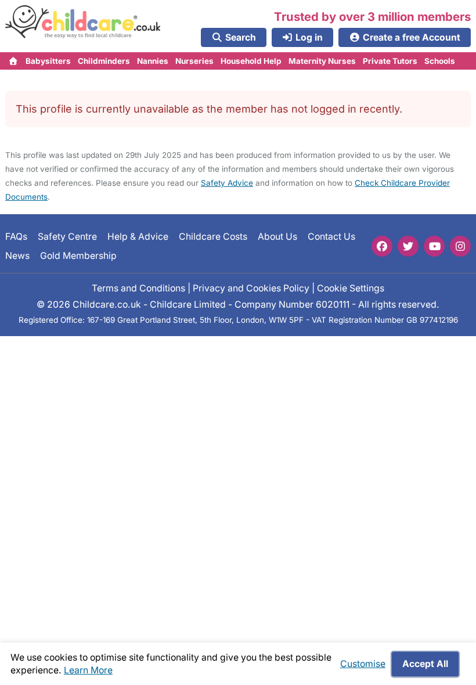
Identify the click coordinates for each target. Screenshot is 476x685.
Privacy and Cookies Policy (251, 288)
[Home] (14, 61)
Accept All (425, 663)
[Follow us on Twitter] (408, 246)
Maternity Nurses (322, 61)
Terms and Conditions (138, 288)
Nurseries (194, 61)
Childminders (104, 61)
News (17, 255)
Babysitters (48, 61)
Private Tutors (390, 61)
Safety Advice (227, 183)
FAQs (16, 236)
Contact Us (331, 236)
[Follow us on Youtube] (434, 246)
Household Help (251, 61)
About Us (277, 236)
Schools (439, 61)
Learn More (88, 670)
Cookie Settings (350, 288)
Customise (362, 663)
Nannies (152, 61)
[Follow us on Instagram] (460, 246)
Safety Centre (67, 236)
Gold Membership (78, 255)
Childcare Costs (213, 236)
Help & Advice (137, 236)
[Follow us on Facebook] (382, 246)
